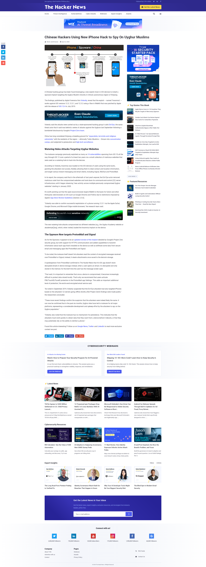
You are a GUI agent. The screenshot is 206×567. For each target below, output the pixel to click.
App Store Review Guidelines (61, 198)
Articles (159, 463)
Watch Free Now (114, 371)
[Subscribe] (129, 514)
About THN (48, 552)
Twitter (91, 326)
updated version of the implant (86, 240)
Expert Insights (116, 14)
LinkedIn (101, 326)
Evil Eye (112, 125)
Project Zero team (77, 131)
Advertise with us (50, 554)
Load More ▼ (132, 176)
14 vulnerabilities (94, 154)
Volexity (84, 100)
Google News (82, 326)
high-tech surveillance (84, 142)
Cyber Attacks (91, 14)
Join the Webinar (55, 371)
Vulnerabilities (76, 14)
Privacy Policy (78, 557)
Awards (128, 14)
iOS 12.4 (62, 106)
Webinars (103, 14)
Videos (152, 463)
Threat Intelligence (60, 14)
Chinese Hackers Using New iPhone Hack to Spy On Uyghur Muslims (97, 37)
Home (47, 14)
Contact (47, 557)
